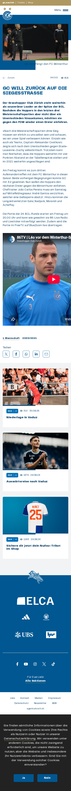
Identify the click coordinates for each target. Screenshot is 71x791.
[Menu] (65, 10)
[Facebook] (17, 664)
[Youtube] (26, 664)
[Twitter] (44, 664)
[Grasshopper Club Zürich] (7, 13)
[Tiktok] (53, 664)
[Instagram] (35, 664)
